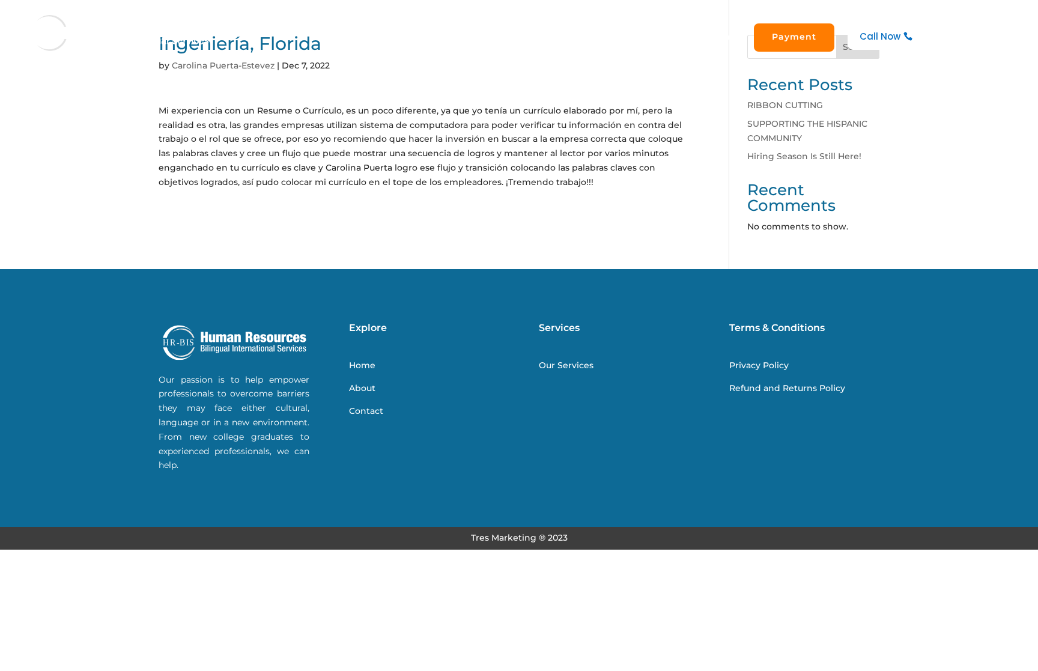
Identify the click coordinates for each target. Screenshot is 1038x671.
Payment (794, 36)
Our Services (566, 365)
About (580, 36)
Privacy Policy (759, 365)
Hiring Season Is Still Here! (804, 156)
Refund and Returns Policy (787, 388)
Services (628, 36)
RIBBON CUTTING (785, 105)
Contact (721, 36)
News (675, 36)
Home (537, 36)
